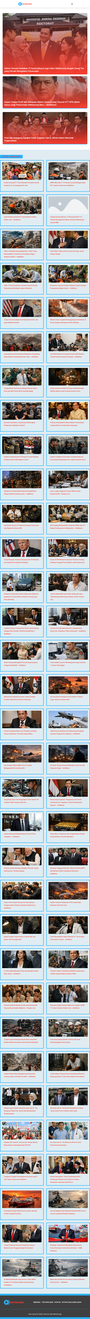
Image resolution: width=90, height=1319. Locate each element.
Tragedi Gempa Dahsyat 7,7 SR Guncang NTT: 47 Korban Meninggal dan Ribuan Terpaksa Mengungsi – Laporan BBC (67, 219)
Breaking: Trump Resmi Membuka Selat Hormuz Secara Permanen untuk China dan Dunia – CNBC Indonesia (66, 1248)
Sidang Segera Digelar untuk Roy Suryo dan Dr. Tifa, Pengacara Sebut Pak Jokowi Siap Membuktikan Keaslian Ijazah (21, 1110)
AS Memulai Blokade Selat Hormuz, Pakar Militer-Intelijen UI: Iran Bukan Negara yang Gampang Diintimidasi (20, 1282)
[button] (72, 3)
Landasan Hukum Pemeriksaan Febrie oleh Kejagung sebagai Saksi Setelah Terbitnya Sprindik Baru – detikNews (21, 631)
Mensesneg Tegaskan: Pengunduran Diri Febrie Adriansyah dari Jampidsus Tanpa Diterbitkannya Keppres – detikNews (66, 802)
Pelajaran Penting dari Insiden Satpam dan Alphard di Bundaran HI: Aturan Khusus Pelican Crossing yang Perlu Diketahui (21, 596)
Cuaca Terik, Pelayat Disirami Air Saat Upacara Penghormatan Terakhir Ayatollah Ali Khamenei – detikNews (20, 905)
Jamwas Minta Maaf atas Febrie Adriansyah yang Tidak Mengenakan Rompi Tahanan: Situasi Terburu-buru (67, 596)
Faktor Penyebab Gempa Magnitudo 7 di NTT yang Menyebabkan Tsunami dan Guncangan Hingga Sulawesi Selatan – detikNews (20, 254)
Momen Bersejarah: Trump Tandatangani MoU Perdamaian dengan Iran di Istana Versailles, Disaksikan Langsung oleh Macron (65, 1179)
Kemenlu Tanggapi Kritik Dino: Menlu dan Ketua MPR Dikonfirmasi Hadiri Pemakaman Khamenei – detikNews (67, 871)
